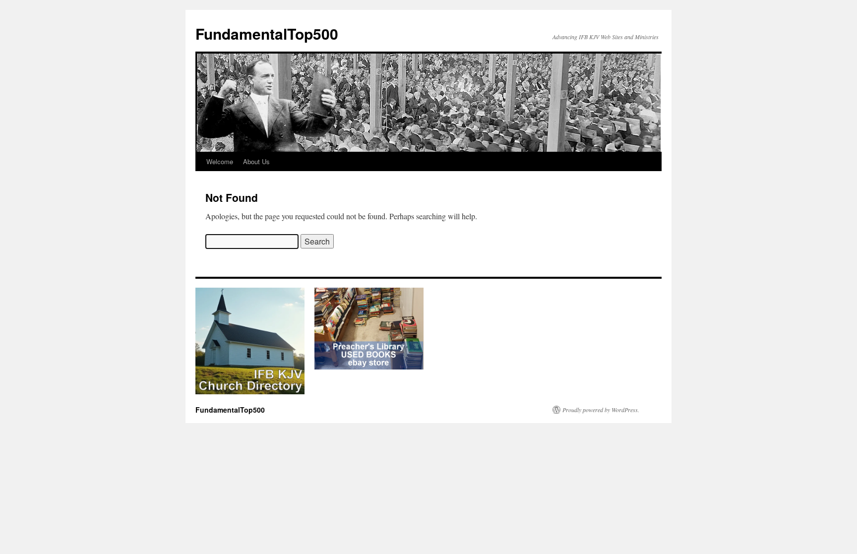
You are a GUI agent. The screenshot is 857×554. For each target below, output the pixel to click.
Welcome (219, 161)
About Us (256, 161)
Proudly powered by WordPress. (600, 410)
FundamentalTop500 (266, 33)
